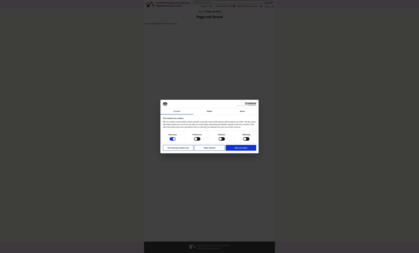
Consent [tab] (176, 111)
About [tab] (242, 111)
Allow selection (209, 148)
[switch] (197, 139)
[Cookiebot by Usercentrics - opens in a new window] (246, 104)
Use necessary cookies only (178, 148)
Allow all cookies (240, 148)
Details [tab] (209, 111)
